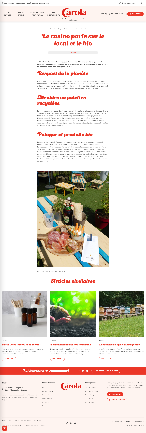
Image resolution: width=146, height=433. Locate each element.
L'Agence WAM (138, 425)
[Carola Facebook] (79, 371)
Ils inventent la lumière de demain (70, 345)
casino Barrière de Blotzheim (79, 84)
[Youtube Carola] (87, 371)
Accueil (52, 29)
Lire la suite (9, 359)
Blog (59, 29)
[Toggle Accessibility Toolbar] (4, 428)
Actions (66, 29)
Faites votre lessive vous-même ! (21, 345)
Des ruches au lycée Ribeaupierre (119, 345)
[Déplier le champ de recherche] (141, 3)
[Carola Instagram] (83, 371)
